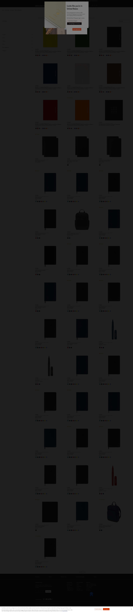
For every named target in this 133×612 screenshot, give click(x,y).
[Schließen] (131, 609)
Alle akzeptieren (106, 609)
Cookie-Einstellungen (98, 609)
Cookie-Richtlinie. (64, 610)
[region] (66, 609)
